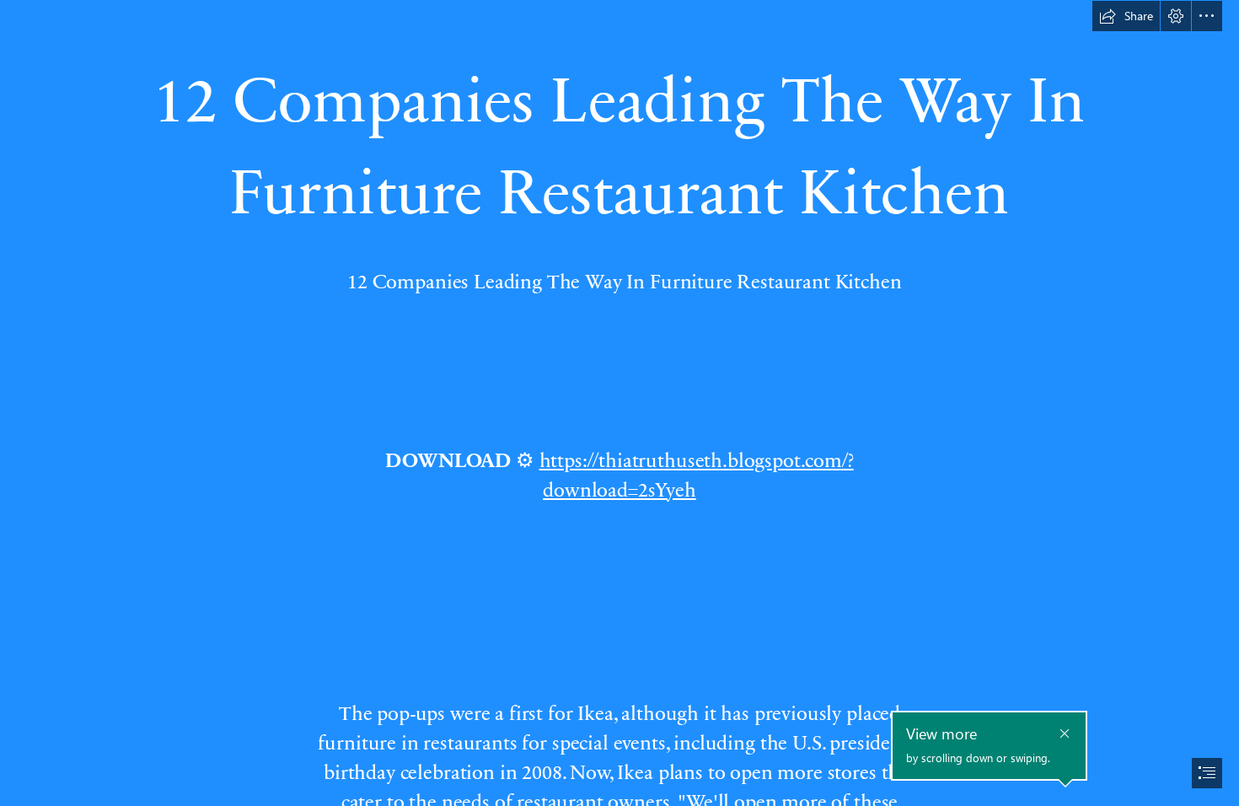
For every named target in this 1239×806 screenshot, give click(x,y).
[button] (1126, 16)
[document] (619, 403)
